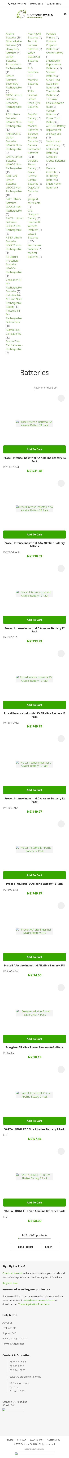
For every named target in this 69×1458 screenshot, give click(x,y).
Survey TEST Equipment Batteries (53, 83)
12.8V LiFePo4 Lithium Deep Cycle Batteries (34, 99)
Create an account (12, 1273)
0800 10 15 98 (18, 3)
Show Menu (4, 14)
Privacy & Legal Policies (14, 1338)
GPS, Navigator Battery (33, 214)
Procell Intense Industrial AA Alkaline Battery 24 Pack (34, 459)
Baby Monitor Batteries (33, 126)
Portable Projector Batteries (51, 45)
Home (10, 1439)
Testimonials (9, 1327)
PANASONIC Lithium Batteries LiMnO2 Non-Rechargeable (14, 141)
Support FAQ (9, 1333)
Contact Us (53, 1439)
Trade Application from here (33, 1304)
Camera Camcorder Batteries (34, 149)
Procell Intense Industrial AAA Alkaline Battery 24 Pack (34, 544)
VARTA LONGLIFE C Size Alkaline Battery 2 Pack (34, 1129)
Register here (10, 1283)
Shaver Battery (54, 53)
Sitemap (21, 1439)
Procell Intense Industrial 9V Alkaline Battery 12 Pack (34, 715)
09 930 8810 (36, 3)
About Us (7, 1322)
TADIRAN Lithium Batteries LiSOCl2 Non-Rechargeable (14, 183)
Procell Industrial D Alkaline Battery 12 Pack (34, 884)
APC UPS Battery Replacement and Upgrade (55, 129)
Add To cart (34, 449)
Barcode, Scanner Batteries (33, 137)
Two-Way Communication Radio (55, 103)
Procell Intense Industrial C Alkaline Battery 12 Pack (34, 630)
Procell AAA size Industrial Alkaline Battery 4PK (34, 965)
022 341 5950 (54, 3)
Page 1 (48, 1246)
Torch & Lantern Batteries (33, 45)
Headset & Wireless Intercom (34, 226)
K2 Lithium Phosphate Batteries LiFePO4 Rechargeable (14, 264)
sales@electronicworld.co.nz (39, 1300)
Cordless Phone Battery (33, 164)
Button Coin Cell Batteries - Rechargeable (14, 345)
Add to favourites (61, 398)
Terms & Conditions (13, 1343)
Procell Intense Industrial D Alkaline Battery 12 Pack (34, 800)
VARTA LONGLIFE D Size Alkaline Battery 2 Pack (34, 1211)
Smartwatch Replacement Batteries (53, 64)
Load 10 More (25, 1246)
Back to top (36, 1439)
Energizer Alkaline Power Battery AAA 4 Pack (34, 1047)
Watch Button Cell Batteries (34, 56)
